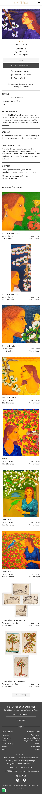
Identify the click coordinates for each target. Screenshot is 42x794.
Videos (4, 747)
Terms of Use (27, 788)
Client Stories (7, 741)
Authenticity (35, 735)
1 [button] (19, 41)
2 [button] (22, 41)
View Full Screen (21, 45)
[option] (21, 24)
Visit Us (37, 749)
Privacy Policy (15, 788)
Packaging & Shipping (31, 738)
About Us (5, 735)
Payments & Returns (32, 741)
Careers (37, 744)
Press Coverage (8, 744)
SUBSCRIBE (21, 720)
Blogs (4, 749)
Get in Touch (35, 747)
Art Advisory (6, 738)
